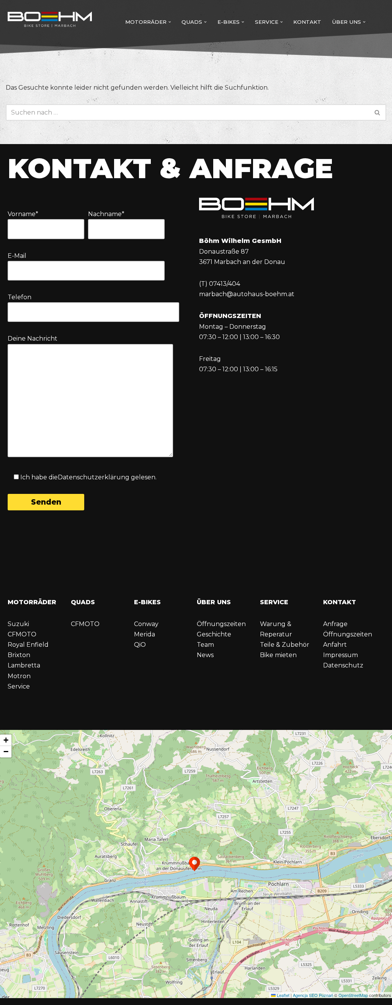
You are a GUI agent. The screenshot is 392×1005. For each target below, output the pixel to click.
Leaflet (282, 995)
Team (205, 644)
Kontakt (307, 22)
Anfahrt (335, 644)
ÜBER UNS (214, 602)
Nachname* (106, 214)
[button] (169, 22)
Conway (146, 624)
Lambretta (24, 665)
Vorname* (23, 214)
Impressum (340, 655)
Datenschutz (343, 665)
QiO (140, 644)
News (205, 655)
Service (19, 686)
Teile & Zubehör (284, 644)
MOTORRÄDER (32, 602)
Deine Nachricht (32, 338)
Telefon (19, 297)
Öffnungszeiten (221, 624)
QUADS (83, 602)
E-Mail (17, 255)
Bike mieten (278, 655)
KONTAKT (339, 602)
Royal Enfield (28, 644)
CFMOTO (22, 634)
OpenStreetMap (353, 995)
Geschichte (214, 634)
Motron (19, 676)
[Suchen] (377, 112)
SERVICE (274, 602)
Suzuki (18, 624)
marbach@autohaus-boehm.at (246, 294)
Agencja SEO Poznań (313, 995)
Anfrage (335, 624)
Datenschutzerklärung (93, 477)
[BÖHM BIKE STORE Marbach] (50, 20)
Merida (144, 634)
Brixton (19, 655)
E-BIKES (147, 602)
